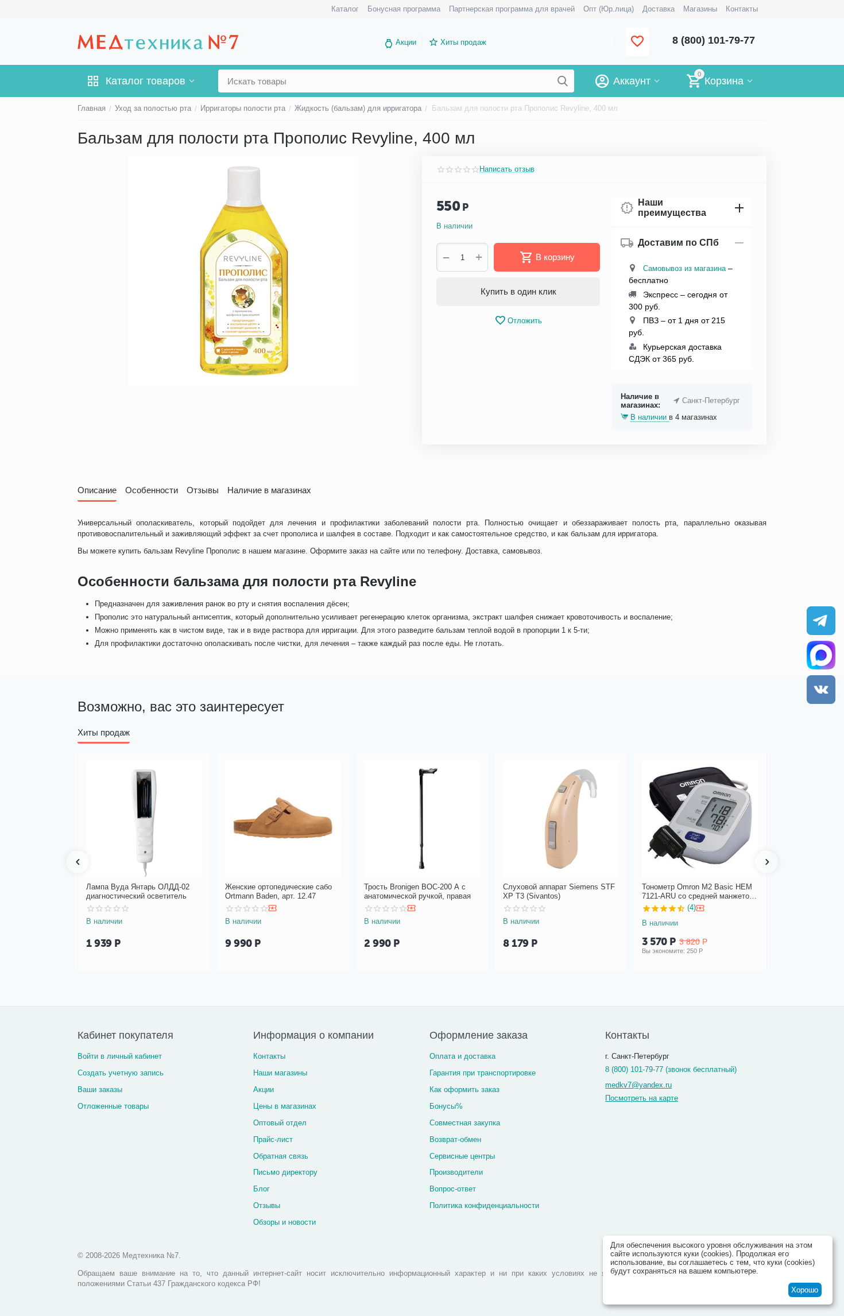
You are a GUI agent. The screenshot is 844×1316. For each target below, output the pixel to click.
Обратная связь (280, 1156)
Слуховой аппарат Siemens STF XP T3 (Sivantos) (559, 891)
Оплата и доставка (462, 1056)
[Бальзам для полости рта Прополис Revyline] (243, 271)
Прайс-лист (273, 1139)
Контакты (269, 1056)
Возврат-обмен (455, 1139)
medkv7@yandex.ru (638, 1085)
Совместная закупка (464, 1122)
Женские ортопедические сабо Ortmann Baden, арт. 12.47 (278, 891)
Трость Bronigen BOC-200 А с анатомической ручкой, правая (417, 891)
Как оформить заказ (464, 1089)
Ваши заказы (100, 1089)
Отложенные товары (113, 1106)
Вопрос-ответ (452, 1189)
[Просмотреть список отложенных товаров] (637, 42)
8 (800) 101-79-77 (713, 40)
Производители (456, 1172)
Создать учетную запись (121, 1073)
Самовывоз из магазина (684, 268)
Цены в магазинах (284, 1106)
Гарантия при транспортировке (482, 1073)
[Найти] (562, 80)
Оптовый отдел (280, 1122)
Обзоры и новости (284, 1222)
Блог (261, 1189)
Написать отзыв (507, 169)
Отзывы (266, 1205)
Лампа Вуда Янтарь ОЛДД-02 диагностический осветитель (137, 891)
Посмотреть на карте (641, 1098)
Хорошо (804, 1290)
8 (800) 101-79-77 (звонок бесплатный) (671, 1069)
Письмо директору (285, 1172)
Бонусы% (446, 1106)
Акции (406, 42)
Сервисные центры (462, 1156)
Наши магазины (280, 1073)
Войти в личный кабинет (120, 1056)
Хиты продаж (463, 42)
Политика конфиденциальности (484, 1205)
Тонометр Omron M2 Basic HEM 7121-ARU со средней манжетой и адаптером (697, 891)
